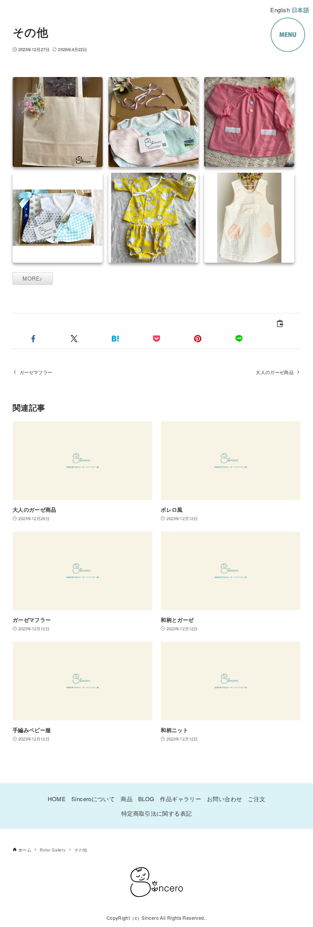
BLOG (146, 799)
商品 (126, 799)
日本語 (300, 10)
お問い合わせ (224, 799)
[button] (33, 338)
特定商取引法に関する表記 (156, 813)
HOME (57, 799)
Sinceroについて (93, 799)
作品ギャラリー (180, 799)
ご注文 (256, 799)
